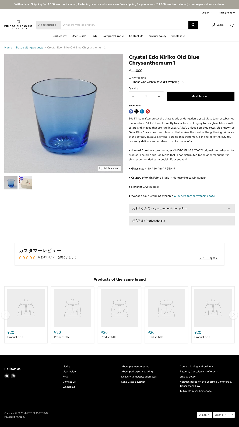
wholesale (178, 36)
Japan (225, 12)
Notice (66, 366)
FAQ (94, 36)
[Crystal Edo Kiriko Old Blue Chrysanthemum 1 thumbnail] (26, 183)
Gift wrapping (137, 78)
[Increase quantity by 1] (159, 96)
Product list (59, 36)
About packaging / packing (137, 371)
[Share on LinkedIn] (142, 111)
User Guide (79, 36)
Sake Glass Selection (133, 381)
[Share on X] (136, 111)
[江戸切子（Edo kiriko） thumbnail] (11, 183)
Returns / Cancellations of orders (199, 371)
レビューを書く (208, 258)
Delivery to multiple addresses (139, 376)
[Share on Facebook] (131, 111)
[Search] (193, 25)
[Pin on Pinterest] (148, 111)
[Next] (233, 315)
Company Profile (113, 36)
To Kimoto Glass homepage (196, 391)
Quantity (134, 88)
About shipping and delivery (196, 366)
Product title (15, 337)
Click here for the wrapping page (194, 196)
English (205, 12)
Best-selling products (29, 47)
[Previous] (5, 315)
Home (8, 47)
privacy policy (157, 36)
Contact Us (136, 36)
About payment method (135, 366)
